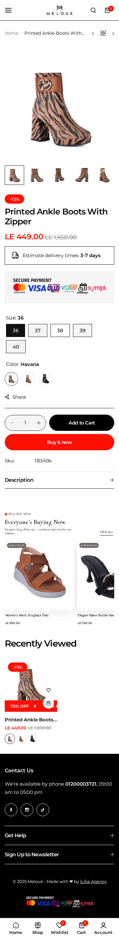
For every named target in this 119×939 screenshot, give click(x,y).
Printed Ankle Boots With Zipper (29, 720)
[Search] (93, 10)
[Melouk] (60, 10)
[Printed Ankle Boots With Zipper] (31, 685)
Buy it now (59, 442)
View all (106, 532)
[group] (59, 107)
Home (11, 33)
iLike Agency (93, 881)
